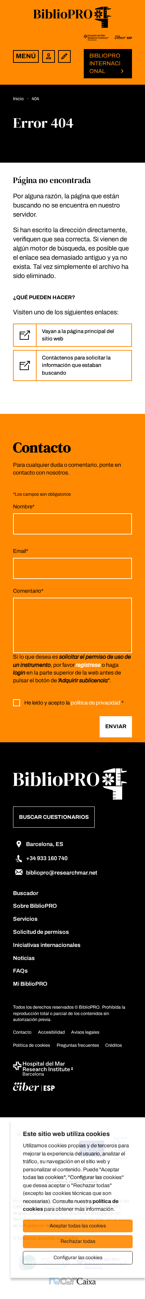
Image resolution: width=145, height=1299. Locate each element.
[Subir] (127, 1279)
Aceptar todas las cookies (78, 1225)
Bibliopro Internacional (104, 63)
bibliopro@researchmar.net (61, 873)
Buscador (25, 893)
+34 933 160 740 (47, 858)
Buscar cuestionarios (54, 817)
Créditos (113, 1045)
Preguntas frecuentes (78, 1045)
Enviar (115, 726)
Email (20, 551)
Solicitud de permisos (41, 932)
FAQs (20, 971)
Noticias (24, 958)
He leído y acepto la (74, 703)
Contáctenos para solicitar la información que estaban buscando (76, 365)
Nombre (23, 506)
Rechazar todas (78, 1241)
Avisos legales (85, 1032)
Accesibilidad (51, 1032)
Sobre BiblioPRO (35, 906)
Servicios (25, 919)
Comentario (28, 591)
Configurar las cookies (77, 1257)
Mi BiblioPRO (30, 984)
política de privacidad (95, 703)
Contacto (22, 1032)
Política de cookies (31, 1045)
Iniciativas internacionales (47, 945)
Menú (26, 56)
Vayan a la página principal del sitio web (78, 335)
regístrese (88, 665)
